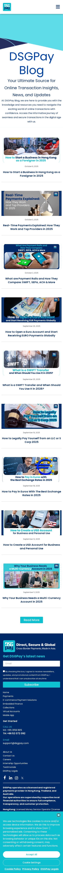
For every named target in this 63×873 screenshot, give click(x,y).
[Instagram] (16, 778)
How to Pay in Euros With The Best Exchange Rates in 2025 (31, 493)
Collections (8, 707)
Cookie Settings (32, 862)
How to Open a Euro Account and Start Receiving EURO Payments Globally (31, 333)
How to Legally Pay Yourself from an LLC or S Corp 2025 (31, 440)
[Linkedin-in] (10, 778)
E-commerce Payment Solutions (20, 700)
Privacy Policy (30, 869)
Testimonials (9, 767)
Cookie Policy (13, 869)
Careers (7, 759)
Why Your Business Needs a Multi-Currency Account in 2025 (31, 599)
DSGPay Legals (50, 869)
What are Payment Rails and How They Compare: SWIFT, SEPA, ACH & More (31, 280)
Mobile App (8, 715)
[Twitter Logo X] (22, 778)
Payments (8, 696)
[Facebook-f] (5, 777)
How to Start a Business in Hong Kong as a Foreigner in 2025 (31, 174)
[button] (58, 815)
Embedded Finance (13, 703)
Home (6, 692)
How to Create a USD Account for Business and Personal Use (31, 546)
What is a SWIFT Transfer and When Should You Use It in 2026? (31, 387)
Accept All (31, 854)
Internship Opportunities (15, 763)
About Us (7, 751)
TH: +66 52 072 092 (14, 733)
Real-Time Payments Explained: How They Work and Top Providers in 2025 (31, 227)
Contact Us (9, 755)
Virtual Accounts (11, 711)
